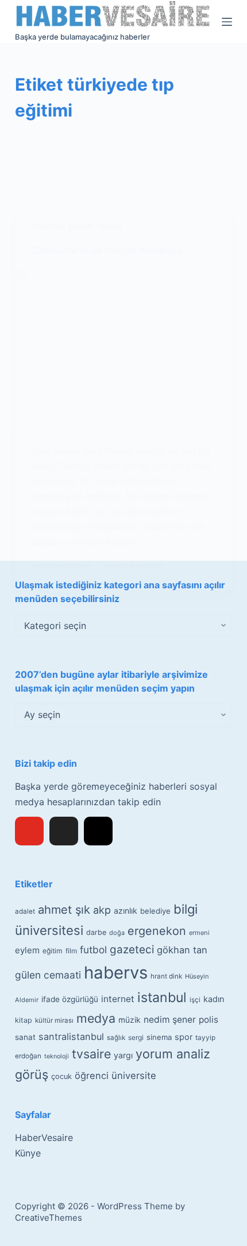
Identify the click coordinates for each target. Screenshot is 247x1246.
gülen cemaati (48, 975)
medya (95, 1018)
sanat (25, 1037)
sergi (136, 1037)
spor (183, 1037)
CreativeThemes (48, 1217)
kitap (23, 1020)
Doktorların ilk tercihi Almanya (107, 250)
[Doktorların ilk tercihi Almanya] (123, 350)
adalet (25, 911)
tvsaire (91, 1053)
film (71, 950)
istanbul (162, 997)
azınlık (125, 910)
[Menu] (227, 22)
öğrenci (92, 1075)
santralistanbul (71, 1036)
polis (208, 1019)
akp (102, 910)
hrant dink (166, 976)
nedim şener (170, 1019)
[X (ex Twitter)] (63, 831)
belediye (155, 910)
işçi (195, 1000)
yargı (123, 1055)
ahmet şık (64, 910)
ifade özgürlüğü (69, 999)
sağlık (116, 1038)
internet (117, 998)
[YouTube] (29, 831)
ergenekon (157, 931)
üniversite (133, 1075)
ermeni (199, 933)
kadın (213, 999)
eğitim (53, 950)
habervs (116, 972)
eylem (27, 950)
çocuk (61, 1076)
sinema (159, 1037)
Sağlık (79, 226)
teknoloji (56, 1056)
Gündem (47, 226)
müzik (129, 1019)
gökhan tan (182, 950)
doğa (117, 933)
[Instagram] (98, 831)
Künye (28, 1153)
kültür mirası (54, 1020)
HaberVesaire (44, 1137)
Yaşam (109, 226)
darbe (96, 932)
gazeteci (132, 949)
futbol (93, 950)
